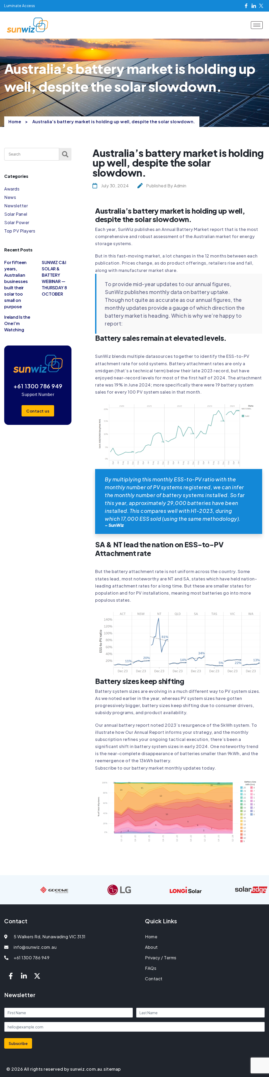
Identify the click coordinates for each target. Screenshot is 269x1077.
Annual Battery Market (185, 229)
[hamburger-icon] (257, 25)
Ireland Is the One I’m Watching (17, 323)
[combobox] (31, 154)
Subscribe (18, 1043)
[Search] (65, 154)
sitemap (112, 1069)
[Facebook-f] (10, 975)
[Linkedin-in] (24, 975)
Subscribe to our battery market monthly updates (148, 768)
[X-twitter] (37, 975)
